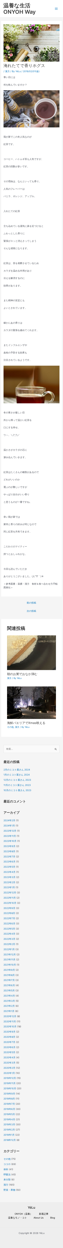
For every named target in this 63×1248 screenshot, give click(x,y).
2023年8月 (9, 851)
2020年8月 (9, 1037)
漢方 (7, 71)
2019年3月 (9, 1124)
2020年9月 (9, 1031)
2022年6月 (9, 923)
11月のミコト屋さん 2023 (17, 785)
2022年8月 (9, 913)
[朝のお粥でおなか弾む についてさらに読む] (31, 652)
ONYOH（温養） (23, 1214)
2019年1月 (9, 1134)
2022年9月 (9, 908)
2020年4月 (9, 1057)
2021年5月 (9, 990)
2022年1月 (9, 949)
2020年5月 (9, 1052)
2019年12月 (10, 1078)
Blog (52, 1217)
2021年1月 (9, 1011)
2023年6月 (9, 861)
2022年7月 (9, 918)
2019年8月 (9, 1098)
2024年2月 (9, 820)
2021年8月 (9, 975)
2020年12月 (10, 1016)
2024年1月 (9, 825)
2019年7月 (9, 1104)
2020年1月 (9, 1073)
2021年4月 (9, 995)
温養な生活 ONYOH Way (19, 8)
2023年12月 (10, 830)
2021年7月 (9, 980)
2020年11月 (10, 1021)
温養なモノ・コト (17, 1217)
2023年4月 (9, 872)
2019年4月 (9, 1119)
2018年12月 (10, 1140)
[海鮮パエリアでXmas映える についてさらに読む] (31, 702)
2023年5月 (9, 866)
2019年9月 (9, 1093)
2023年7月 (9, 856)
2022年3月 (9, 939)
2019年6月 (9, 1109)
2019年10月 (10, 1088)
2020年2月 (9, 1068)
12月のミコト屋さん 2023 (17, 780)
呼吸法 (7, 1174)
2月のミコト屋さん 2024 (17, 769)
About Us (39, 1217)
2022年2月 (9, 944)
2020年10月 (10, 1026)
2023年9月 (9, 846)
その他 (10, 727)
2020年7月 (9, 1042)
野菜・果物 (9, 1190)
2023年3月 (9, 877)
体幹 (6, 1169)
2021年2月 (9, 1006)
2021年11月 (9, 959)
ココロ (7, 1164)
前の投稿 (31, 602)
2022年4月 (9, 933)
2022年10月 (10, 903)
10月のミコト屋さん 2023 (17, 790)
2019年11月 (10, 1083)
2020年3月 (9, 1062)
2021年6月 (9, 985)
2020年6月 (9, 1047)
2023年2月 (9, 882)
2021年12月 (10, 954)
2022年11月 (10, 897)
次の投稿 (31, 611)
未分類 (7, 1179)
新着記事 (43, 1214)
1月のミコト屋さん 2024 (17, 774)
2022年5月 (9, 928)
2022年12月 (10, 892)
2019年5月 (9, 1114)
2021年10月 (10, 964)
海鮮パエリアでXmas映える (26, 723)
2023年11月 (10, 836)
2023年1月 (9, 887)
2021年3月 (9, 1001)
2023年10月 (10, 841)
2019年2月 (9, 1129)
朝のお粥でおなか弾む (22, 674)
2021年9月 (9, 970)
